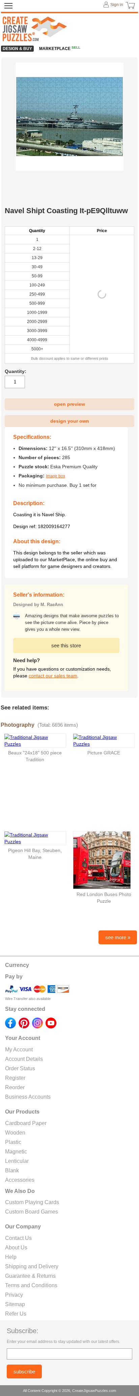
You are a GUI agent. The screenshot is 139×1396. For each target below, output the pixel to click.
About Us (16, 1247)
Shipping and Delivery (31, 1266)
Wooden (15, 1133)
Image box (55, 476)
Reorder (15, 1087)
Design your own (69, 421)
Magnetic (16, 1151)
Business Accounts (28, 1097)
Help (11, 1257)
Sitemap (15, 1304)
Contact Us (18, 1238)
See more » (117, 937)
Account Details (24, 1059)
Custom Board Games (31, 1212)
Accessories (19, 1180)
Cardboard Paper (26, 1123)
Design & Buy (17, 48)
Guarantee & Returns (30, 1276)
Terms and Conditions (31, 1285)
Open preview (69, 404)
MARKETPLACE (59, 48)
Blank (12, 1170)
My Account (19, 1049)
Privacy (14, 1295)
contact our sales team (53, 675)
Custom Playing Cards (32, 1202)
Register (15, 1078)
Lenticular (17, 1161)
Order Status (20, 1068)
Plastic (13, 1142)
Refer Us (15, 1314)
